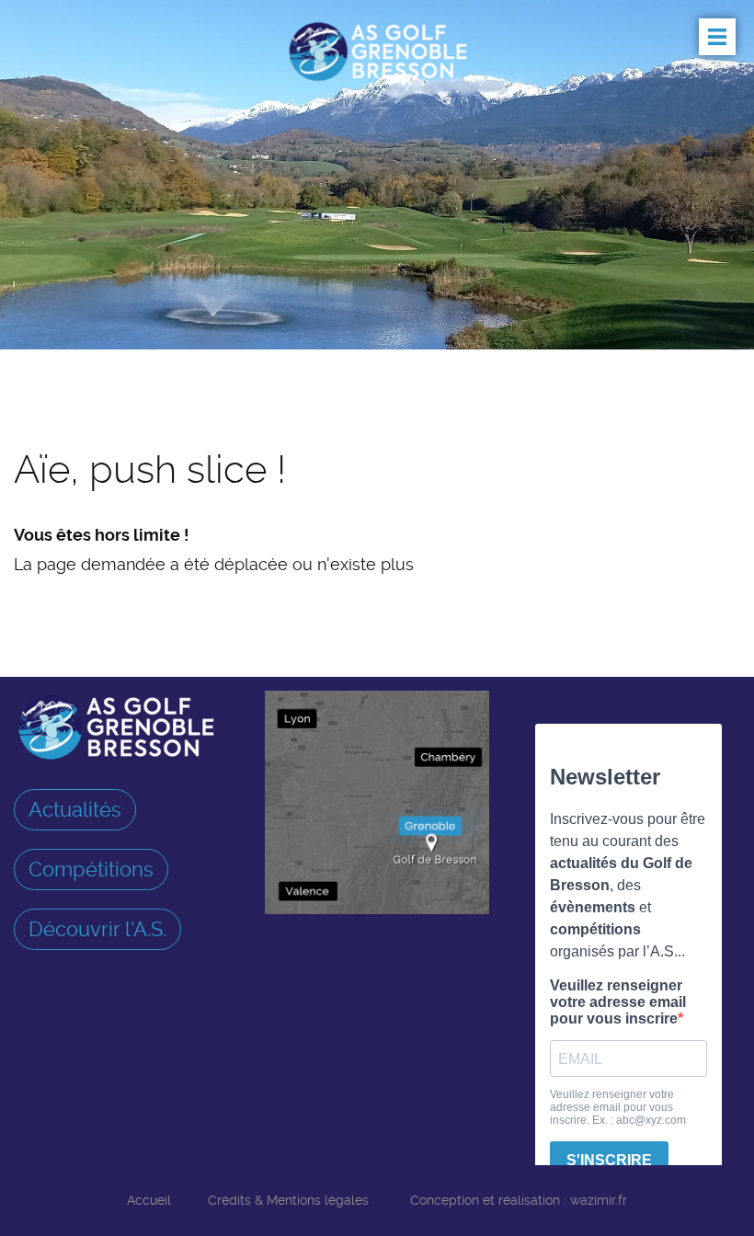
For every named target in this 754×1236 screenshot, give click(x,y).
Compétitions (91, 869)
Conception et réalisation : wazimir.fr (518, 1200)
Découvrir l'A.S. (97, 929)
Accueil (149, 1200)
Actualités (75, 809)
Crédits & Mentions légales (288, 1200)
